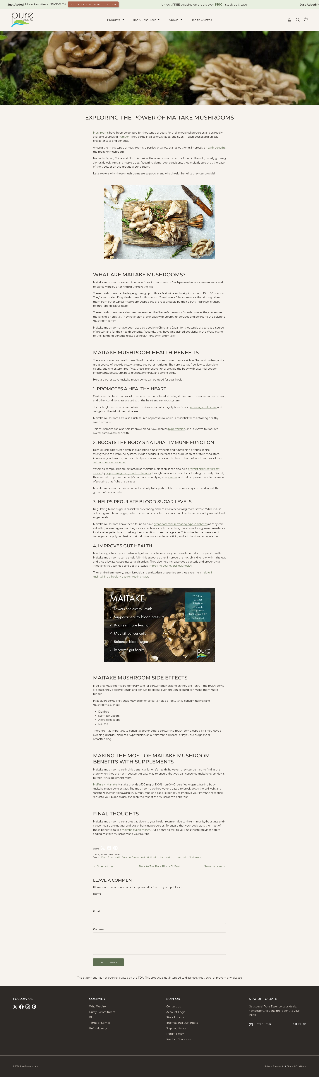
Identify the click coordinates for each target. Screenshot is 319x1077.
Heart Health (165, 857)
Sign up (299, 1024)
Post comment (108, 962)
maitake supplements (136, 830)
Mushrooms (101, 132)
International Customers (182, 1022)
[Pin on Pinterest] (115, 848)
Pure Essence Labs (29, 1066)
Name (97, 893)
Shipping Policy (176, 1028)
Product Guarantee (178, 1039)
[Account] (289, 20)
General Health (139, 857)
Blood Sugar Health (111, 857)
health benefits (215, 147)
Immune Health (180, 857)
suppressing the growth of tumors (128, 473)
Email (96, 911)
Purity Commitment (102, 1012)
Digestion (126, 857)
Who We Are (97, 1006)
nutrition (124, 136)
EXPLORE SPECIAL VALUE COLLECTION (93, 4)
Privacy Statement (274, 1066)
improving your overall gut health (170, 565)
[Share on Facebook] (109, 848)
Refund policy (98, 1028)
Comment (100, 929)
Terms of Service (100, 1022)
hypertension (176, 429)
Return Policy (175, 1033)
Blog (92, 1017)
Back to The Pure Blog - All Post (159, 866)
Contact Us (173, 1006)
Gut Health (152, 857)
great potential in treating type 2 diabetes (180, 524)
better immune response (109, 462)
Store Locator (175, 1017)
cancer (172, 477)
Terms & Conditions (296, 1066)
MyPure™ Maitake (105, 784)
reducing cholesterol (203, 407)
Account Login (175, 1012)
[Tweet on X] (103, 848)
